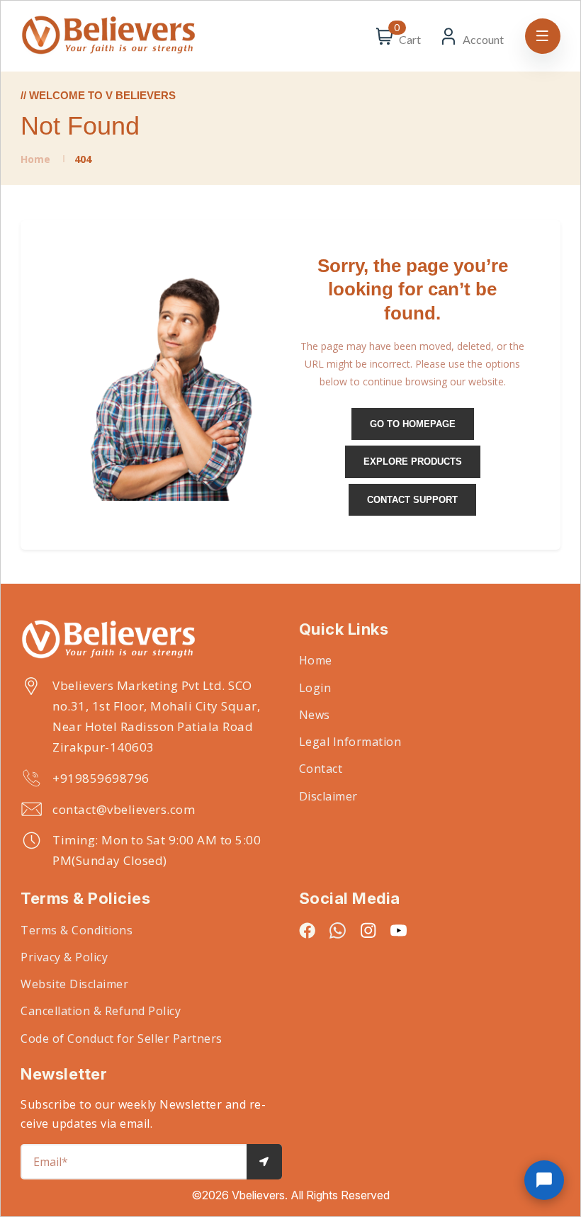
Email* (50, 1162)
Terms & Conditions (76, 930)
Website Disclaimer (74, 984)
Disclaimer (328, 796)
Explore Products (412, 461)
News (314, 715)
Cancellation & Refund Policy (101, 1011)
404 (82, 159)
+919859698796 (101, 778)
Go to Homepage (413, 424)
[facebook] (307, 930)
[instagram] (368, 930)
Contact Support (412, 499)
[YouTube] (398, 930)
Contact (321, 768)
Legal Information (350, 741)
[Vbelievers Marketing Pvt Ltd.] (151, 640)
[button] (544, 1180)
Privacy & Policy (64, 957)
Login (315, 688)
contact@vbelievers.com (123, 809)
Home (35, 159)
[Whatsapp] (337, 930)
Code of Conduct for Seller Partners (121, 1038)
